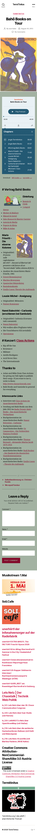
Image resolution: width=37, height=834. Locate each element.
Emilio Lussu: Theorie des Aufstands (19, 289)
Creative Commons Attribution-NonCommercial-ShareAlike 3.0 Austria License (18, 774)
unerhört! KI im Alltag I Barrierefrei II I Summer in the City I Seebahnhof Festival (18, 652)
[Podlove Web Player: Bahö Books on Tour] (18, 135)
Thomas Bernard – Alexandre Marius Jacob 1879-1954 (18, 442)
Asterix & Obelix (10, 222)
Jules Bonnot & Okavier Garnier (17, 219)
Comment (6, 509)
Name (5, 529)
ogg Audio (27, 178)
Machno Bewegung (11, 280)
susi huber (12, 29)
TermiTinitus (18, 4)
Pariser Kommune (11, 304)
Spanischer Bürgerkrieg (13, 283)
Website (5, 549)
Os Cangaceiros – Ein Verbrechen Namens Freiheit (16, 431)
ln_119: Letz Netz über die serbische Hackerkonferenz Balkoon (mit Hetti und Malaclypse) (18, 731)
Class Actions (25, 340)
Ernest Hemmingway (12, 277)
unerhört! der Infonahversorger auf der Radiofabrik (18, 632)
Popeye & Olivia (10, 225)
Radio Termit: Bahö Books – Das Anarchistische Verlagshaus (17, 412)
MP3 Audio (16, 178)
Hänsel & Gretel (10, 216)
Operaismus (8, 334)
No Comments (20, 32)
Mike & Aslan (9, 228)
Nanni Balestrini (10, 324)
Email (4, 539)
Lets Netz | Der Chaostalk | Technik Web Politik (15, 696)
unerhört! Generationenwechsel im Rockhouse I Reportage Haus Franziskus (17, 662)
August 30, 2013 (27, 29)
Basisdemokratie (10, 286)
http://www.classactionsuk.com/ (17, 384)
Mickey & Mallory (11, 213)
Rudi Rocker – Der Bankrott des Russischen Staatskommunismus (18, 453)
